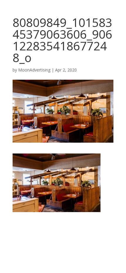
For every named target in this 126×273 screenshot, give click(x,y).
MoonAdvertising (34, 70)
